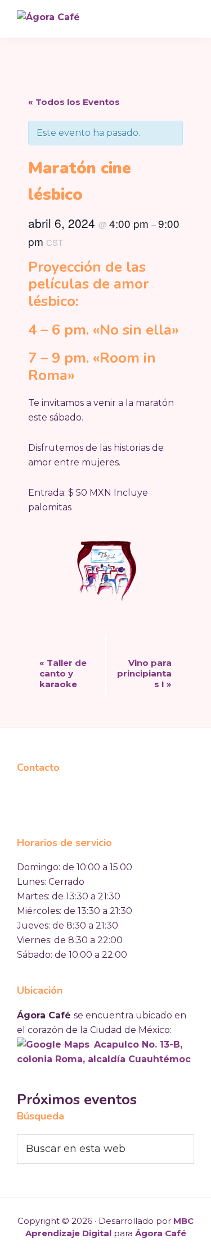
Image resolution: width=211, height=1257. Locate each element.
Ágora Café (160, 1233)
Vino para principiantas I (144, 673)
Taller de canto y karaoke (63, 673)
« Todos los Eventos (74, 102)
